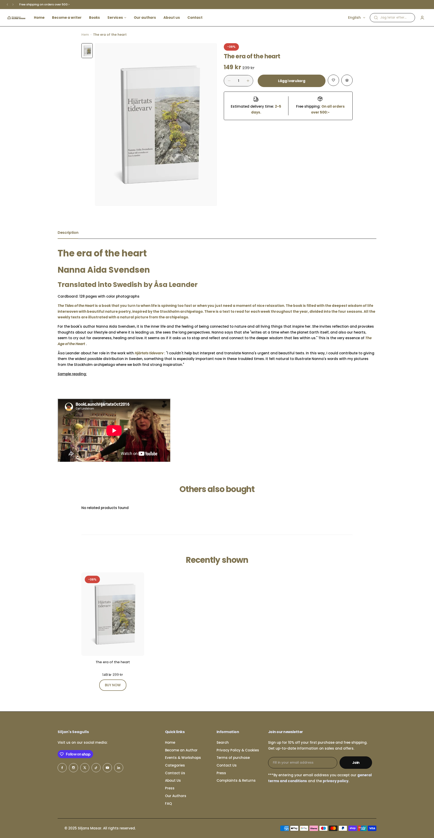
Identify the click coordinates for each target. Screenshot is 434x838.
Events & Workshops (183, 757)
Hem (85, 34)
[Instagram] (73, 767)
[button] (7, 4)
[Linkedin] (118, 767)
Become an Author (181, 750)
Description (68, 232)
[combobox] (392, 17)
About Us (173, 780)
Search (223, 742)
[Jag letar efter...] (376, 17)
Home (170, 742)
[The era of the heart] (112, 614)
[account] (422, 18)
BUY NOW (113, 685)
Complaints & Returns (236, 780)
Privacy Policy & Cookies (238, 750)
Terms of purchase (233, 757)
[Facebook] (62, 767)
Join (355, 762)
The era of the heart (113, 662)
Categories (175, 765)
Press (170, 788)
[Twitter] (84, 767)
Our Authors (175, 795)
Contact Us (175, 773)
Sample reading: (72, 374)
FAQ (168, 803)
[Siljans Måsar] (16, 17)
